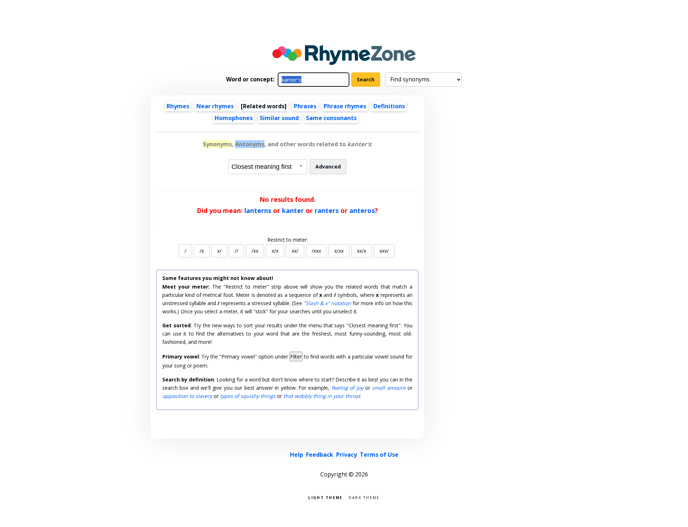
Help (296, 455)
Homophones (234, 118)
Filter (296, 356)
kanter (293, 210)
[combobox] (267, 166)
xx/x (361, 250)
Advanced (328, 166)
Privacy (346, 455)
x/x (275, 250)
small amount (388, 387)
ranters (327, 210)
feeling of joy (347, 387)
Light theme (325, 497)
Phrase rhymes (345, 106)
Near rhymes (215, 106)
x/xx (339, 250)
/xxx (316, 250)
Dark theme (364, 497)
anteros (362, 210)
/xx (255, 250)
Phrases (305, 106)
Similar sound (279, 118)
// (236, 250)
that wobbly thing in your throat (321, 396)
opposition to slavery (187, 396)
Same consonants (331, 118)
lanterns (257, 210)
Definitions (389, 106)
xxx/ (384, 250)
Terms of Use (379, 455)
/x (202, 250)
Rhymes (178, 106)
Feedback (319, 455)
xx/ (295, 250)
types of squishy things (248, 396)
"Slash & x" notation (327, 303)
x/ (219, 250)
